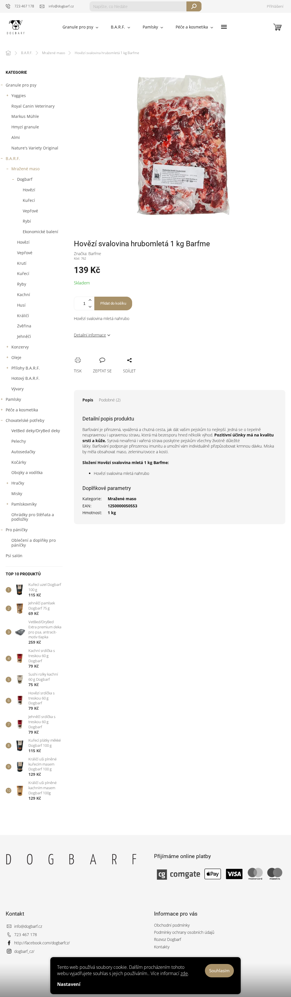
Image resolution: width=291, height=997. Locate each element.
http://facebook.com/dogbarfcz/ (42, 942)
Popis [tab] (87, 400)
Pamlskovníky (24, 504)
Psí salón (14, 555)
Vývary (17, 388)
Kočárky (18, 462)
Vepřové (30, 211)
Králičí (23, 315)
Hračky (17, 483)
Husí (21, 305)
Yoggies (18, 95)
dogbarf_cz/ (24, 951)
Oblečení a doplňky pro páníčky (33, 543)
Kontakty (161, 946)
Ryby (21, 284)
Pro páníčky (17, 529)
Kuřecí (29, 200)
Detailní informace (90, 335)
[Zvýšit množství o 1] (90, 300)
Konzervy (20, 347)
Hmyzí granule (25, 127)
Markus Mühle (25, 116)
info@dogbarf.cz (28, 926)
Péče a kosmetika (22, 410)
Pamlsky (13, 399)
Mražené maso (25, 168)
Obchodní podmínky (172, 925)
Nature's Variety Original (34, 148)
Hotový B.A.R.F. (25, 378)
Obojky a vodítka (27, 472)
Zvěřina (24, 326)
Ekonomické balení (40, 231)
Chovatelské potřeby (25, 420)
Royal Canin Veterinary (33, 106)
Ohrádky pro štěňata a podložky (32, 517)
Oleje (16, 357)
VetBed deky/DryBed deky (35, 430)
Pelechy (18, 441)
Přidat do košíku (113, 303)
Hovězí (29, 189)
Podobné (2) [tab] (109, 400)
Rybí (27, 221)
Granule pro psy (21, 85)
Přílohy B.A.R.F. (25, 368)
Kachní (23, 294)
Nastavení (68, 984)
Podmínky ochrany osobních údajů (184, 932)
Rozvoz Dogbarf (167, 939)
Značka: (87, 253)
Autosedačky (23, 451)
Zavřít (107, 353)
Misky (16, 493)
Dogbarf (24, 179)
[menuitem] (80, 27)
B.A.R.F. (13, 158)
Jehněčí (24, 336)
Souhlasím (219, 970)
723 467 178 (25, 934)
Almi (15, 137)
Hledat (193, 6)
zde (184, 973)
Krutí (21, 263)
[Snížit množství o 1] (90, 306)
